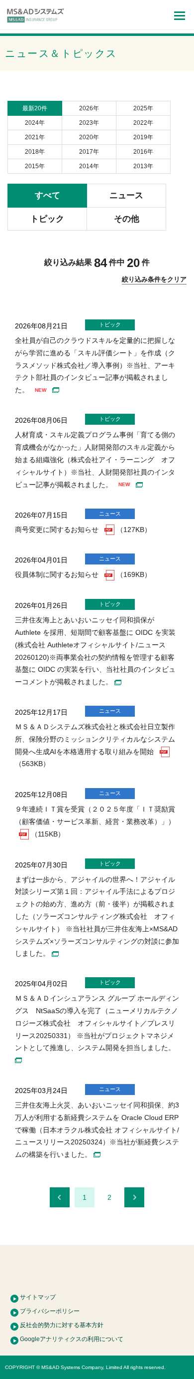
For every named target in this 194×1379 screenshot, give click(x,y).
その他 (126, 219)
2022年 (143, 122)
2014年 (89, 166)
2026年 (89, 108)
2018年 (35, 151)
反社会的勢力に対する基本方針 (61, 1325)
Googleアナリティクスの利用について (71, 1339)
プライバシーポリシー (50, 1311)
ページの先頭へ (97, 1268)
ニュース (126, 195)
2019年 (143, 137)
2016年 (143, 151)
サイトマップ (38, 1297)
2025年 (143, 108)
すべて (47, 195)
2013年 (143, 166)
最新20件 (34, 108)
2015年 (35, 166)
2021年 (35, 137)
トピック (47, 219)
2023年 (89, 122)
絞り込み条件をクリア (154, 279)
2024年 (35, 122)
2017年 (89, 151)
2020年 (89, 137)
